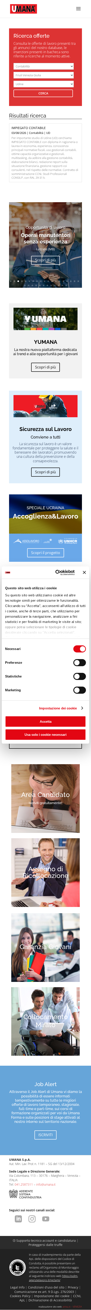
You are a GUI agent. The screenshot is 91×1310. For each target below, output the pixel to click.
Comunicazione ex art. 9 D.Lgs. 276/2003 (44, 1292)
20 (25, 285)
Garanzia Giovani (45, 947)
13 (56, 281)
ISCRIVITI (45, 1134)
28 (55, 285)
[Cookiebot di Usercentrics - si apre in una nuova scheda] (56, 573)
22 (32, 285)
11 (48, 281)
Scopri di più (45, 264)
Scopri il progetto (45, 552)
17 (71, 281)
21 (28, 285)
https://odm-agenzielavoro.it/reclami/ (53, 1278)
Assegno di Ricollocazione (45, 872)
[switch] (79, 662)
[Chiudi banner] (84, 572)
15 (63, 281)
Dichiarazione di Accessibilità (50, 1300)
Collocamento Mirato (45, 1021)
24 (40, 285)
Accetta (45, 721)
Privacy (73, 1287)
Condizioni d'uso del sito (46, 1287)
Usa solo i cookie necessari (45, 734)
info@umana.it (46, 1184)
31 (66, 285)
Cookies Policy (20, 1296)
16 (67, 281)
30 (62, 285)
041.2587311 (24, 1184)
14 (59, 281)
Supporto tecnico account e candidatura (45, 1240)
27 (51, 285)
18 (74, 281)
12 (52, 281)
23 (36, 285)
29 (58, 285)
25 (43, 285)
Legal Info (17, 1287)
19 (78, 281)
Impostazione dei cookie (58, 708)
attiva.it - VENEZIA (72, 1306)
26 (47, 285)
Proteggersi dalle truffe (45, 1245)
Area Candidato (45, 795)
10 (44, 281)
